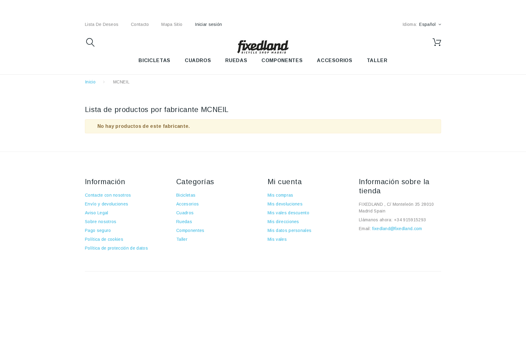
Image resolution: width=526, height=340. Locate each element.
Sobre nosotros (100, 221)
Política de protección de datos (116, 248)
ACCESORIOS (334, 60)
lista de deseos (101, 24)
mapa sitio (171, 24)
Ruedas (184, 221)
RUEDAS (236, 60)
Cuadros (185, 212)
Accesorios (187, 204)
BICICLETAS (154, 60)
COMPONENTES (282, 60)
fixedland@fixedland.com (397, 228)
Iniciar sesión (208, 24)
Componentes (190, 230)
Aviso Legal (96, 212)
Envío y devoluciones (106, 204)
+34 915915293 (410, 219)
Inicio (90, 81)
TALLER (377, 60)
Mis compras (280, 195)
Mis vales (277, 239)
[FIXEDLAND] (263, 46)
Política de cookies (104, 239)
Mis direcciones (283, 221)
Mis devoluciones (285, 204)
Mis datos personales (289, 230)
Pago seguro (98, 230)
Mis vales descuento (288, 212)
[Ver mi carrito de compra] (437, 42)
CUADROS (198, 60)
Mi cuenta (285, 181)
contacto (140, 24)
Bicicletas (185, 195)
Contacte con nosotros (108, 195)
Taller (182, 239)
